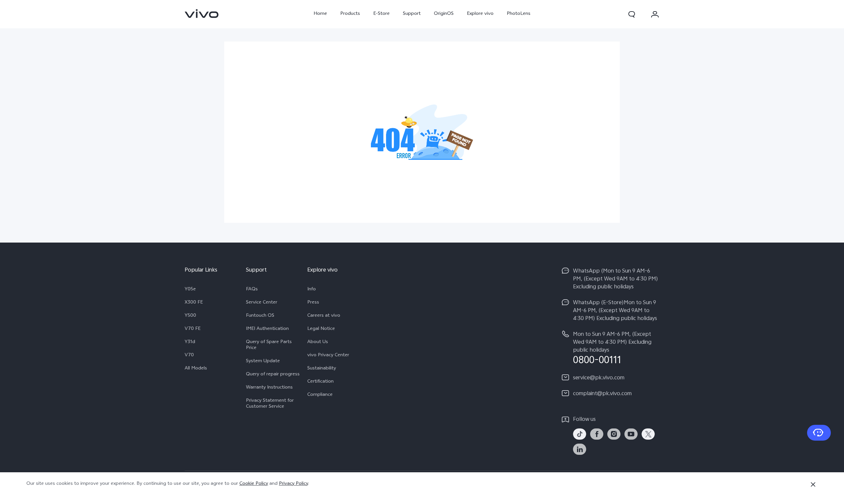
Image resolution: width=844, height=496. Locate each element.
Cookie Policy (253, 484)
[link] (202, 13)
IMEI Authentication (267, 329)
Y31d (190, 342)
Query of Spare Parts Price (269, 345)
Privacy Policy (293, 484)
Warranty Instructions (269, 388)
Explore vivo (480, 14)
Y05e (190, 290)
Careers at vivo (323, 316)
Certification (320, 382)
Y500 (190, 316)
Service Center (261, 303)
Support (412, 14)
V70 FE (192, 329)
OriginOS (444, 14)
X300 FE (194, 303)
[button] (631, 14)
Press (313, 303)
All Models (196, 369)
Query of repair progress (273, 375)
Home (320, 14)
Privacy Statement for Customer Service (270, 404)
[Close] (813, 484)
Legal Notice (321, 329)
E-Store (381, 14)
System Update (263, 362)
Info (311, 290)
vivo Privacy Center (328, 356)
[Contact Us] (819, 433)
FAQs (252, 290)
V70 (189, 356)
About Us (317, 342)
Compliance (320, 395)
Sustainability (321, 369)
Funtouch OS (260, 316)
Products (350, 14)
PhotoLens (518, 14)
